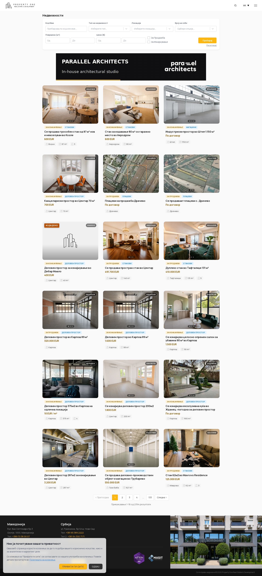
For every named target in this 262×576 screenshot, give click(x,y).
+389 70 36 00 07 (21, 536)
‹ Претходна (102, 497)
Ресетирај (212, 45)
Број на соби (181, 23)
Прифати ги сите (73, 566)
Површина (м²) (52, 34)
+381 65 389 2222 (75, 532)
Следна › (162, 497)
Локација (136, 23)
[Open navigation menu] (255, 6)
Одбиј (95, 566)
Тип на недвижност (98, 23)
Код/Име (49, 23)
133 (150, 497)
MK (246, 5)
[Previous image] (46, 104)
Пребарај (207, 40)
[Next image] (95, 104)
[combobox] (177, 28)
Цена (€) (100, 34)
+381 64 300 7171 (76, 536)
